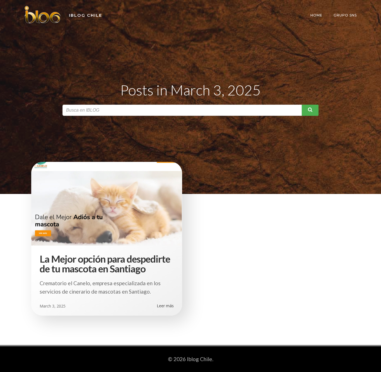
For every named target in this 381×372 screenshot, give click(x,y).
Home (316, 15)
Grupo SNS (345, 15)
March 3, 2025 (53, 306)
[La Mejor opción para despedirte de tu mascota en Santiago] (106, 203)
